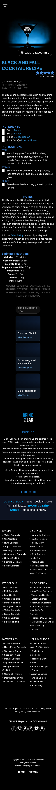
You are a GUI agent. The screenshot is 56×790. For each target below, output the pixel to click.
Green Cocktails (12, 599)
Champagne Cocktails (15, 554)
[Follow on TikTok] (25, 728)
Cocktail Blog (37, 681)
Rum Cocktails (11, 542)
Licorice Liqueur (29, 140)
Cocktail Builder (39, 643)
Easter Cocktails (39, 599)
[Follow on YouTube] (42, 728)
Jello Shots (36, 558)
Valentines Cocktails (41, 595)
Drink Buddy (17, 235)
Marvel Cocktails (12, 658)
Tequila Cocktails (12, 546)
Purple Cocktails (12, 602)
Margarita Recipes (40, 535)
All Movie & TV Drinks (14, 681)
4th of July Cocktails (41, 606)
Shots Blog (36, 685)
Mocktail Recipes (39, 565)
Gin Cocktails (10, 539)
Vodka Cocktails (12, 535)
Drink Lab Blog (38, 678)
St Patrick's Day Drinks (42, 621)
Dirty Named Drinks (13, 678)
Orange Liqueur (22, 136)
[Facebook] (21, 492)
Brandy (17, 130)
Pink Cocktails (11, 591)
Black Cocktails (11, 621)
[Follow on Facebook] (13, 728)
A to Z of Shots (38, 573)
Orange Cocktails (12, 606)
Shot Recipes (37, 554)
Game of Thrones (13, 674)
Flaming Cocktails (13, 562)
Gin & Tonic (37, 546)
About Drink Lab (39, 674)
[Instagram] (34, 492)
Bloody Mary (37, 542)
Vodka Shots (37, 562)
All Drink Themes (12, 643)
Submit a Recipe (39, 666)
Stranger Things (12, 655)
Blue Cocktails (11, 595)
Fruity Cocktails (11, 565)
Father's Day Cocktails (42, 618)
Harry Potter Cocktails (15, 647)
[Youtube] (25, 492)
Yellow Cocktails (12, 610)
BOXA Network (40, 721)
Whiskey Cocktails (13, 550)
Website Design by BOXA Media (28, 766)
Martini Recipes (39, 539)
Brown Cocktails (12, 614)
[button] (5, 6)
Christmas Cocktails (41, 587)
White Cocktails (11, 618)
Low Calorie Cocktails (42, 569)
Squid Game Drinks (13, 662)
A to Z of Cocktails (40, 647)
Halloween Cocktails (41, 602)
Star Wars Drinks (12, 651)
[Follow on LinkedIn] (36, 728)
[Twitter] (30, 492)
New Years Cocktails (41, 591)
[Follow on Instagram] (19, 728)
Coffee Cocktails (12, 558)
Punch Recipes (38, 550)
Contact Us (36, 670)
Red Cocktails (11, 587)
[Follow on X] (30, 728)
